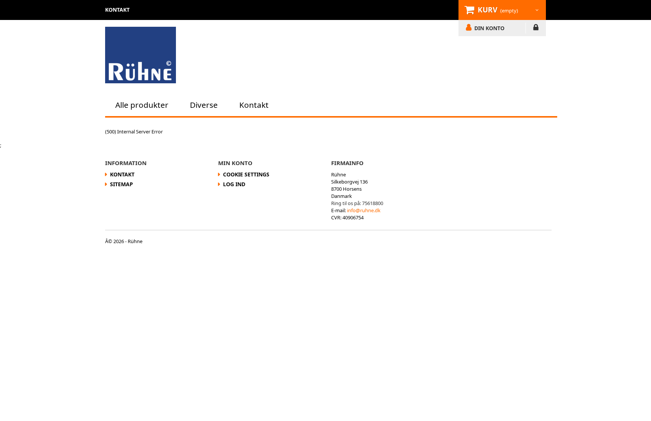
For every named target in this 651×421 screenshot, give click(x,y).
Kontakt (254, 105)
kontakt (117, 9)
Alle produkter (141, 105)
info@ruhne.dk (364, 210)
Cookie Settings (246, 174)
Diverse (204, 105)
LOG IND (535, 29)
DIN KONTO (489, 27)
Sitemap (121, 184)
